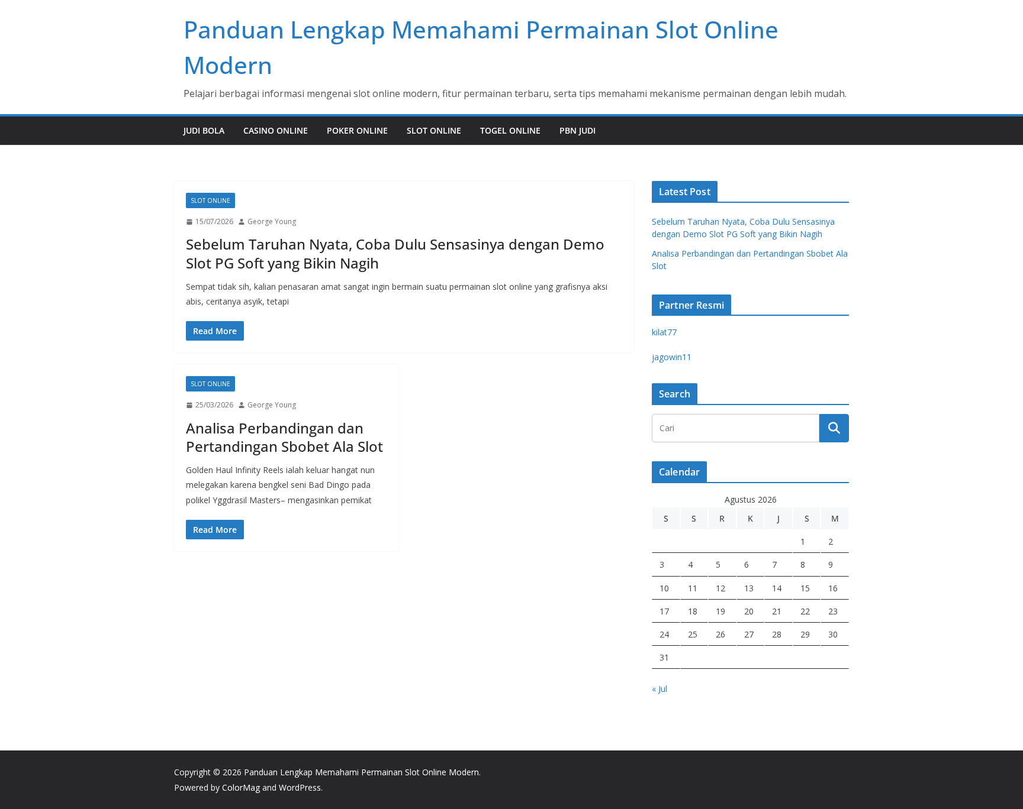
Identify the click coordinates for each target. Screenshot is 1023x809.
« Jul (659, 688)
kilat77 (664, 332)
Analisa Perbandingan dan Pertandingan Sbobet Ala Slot (284, 437)
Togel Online (510, 130)
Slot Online (434, 130)
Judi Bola (204, 130)
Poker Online (357, 130)
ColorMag (241, 787)
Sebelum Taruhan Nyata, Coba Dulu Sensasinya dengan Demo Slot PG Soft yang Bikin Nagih (395, 253)
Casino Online (275, 130)
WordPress (300, 787)
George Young (271, 221)
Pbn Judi (577, 130)
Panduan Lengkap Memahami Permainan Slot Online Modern (361, 772)
